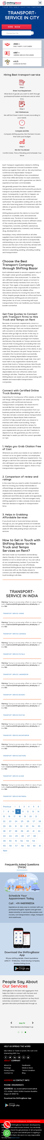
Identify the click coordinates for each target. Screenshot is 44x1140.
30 (10, 826)
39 (22, 831)
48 (34, 836)
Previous (7, 806)
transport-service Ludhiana (14, 634)
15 (4, 816)
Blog (23, 1073)
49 (4, 841)
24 (16, 821)
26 (28, 821)
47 (28, 836)
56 (10, 845)
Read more (15, 1138)
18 (20, 816)
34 (33, 826)
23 (10, 821)
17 (14, 816)
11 (22, 811)
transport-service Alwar (13, 776)
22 (4, 821)
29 (4, 826)
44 (10, 836)
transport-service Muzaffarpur (16, 735)
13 (33, 811)
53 (27, 841)
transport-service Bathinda (14, 796)
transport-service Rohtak (14, 715)
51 (16, 841)
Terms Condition (28, 1070)
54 (33, 841)
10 (18, 811)
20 (30, 816)
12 (28, 811)
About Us (7, 1065)
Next (5, 850)
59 (28, 845)
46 (22, 836)
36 (4, 831)
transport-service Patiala (14, 654)
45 (16, 836)
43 (4, 836)
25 (22, 821)
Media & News (27, 1068)
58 (22, 845)
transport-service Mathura (14, 756)
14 (38, 811)
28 (40, 821)
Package (7, 1068)
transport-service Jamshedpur (15, 674)
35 (39, 826)
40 (28, 831)
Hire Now (14, 27)
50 (10, 841)
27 (34, 821)
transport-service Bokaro (14, 695)
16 (9, 816)
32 (21, 826)
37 (10, 831)
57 (16, 845)
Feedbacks (26, 1065)
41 (33, 831)
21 (36, 816)
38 (16, 831)
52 (21, 841)
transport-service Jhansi (13, 613)
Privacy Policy (9, 1070)
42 (39, 831)
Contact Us (8, 1073)
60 (34, 845)
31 (16, 826)
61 (40, 845)
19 (25, 816)
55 (4, 845)
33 (27, 826)
